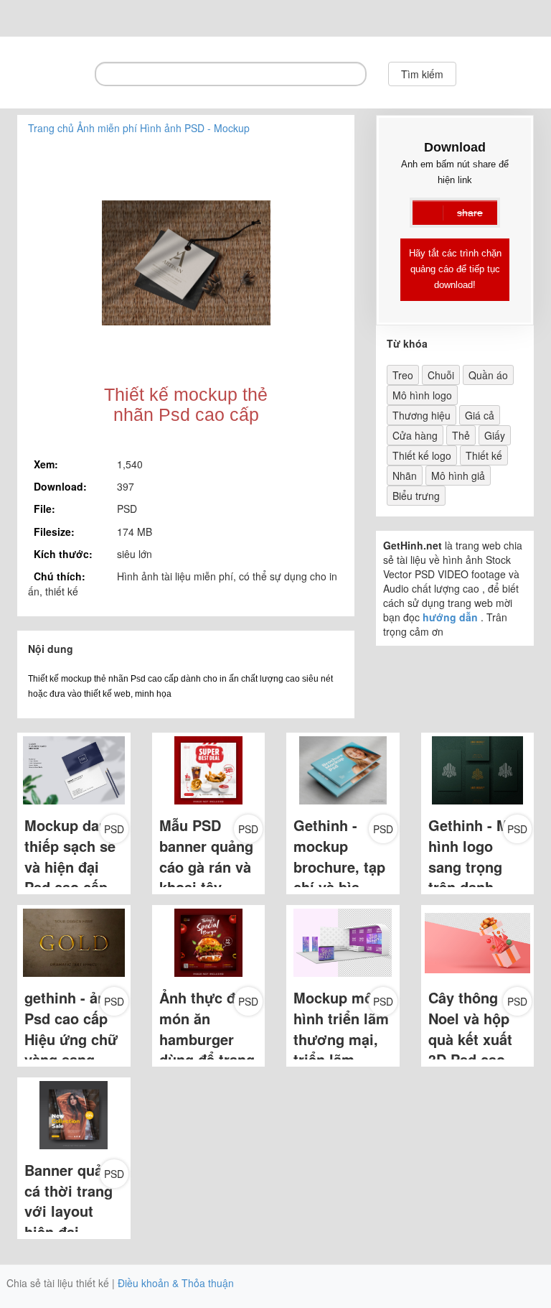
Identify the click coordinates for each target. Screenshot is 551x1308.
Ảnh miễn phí (107, 128)
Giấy (494, 435)
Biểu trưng (416, 495)
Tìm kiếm (422, 74)
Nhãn (404, 475)
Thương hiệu (421, 415)
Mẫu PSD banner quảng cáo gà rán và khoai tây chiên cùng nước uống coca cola (206, 886)
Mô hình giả (458, 475)
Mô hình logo (422, 395)
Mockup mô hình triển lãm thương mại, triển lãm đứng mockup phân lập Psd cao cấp (341, 1059)
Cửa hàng (415, 435)
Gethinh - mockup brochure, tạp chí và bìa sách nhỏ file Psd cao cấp (339, 876)
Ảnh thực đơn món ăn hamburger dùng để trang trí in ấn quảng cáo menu (207, 1059)
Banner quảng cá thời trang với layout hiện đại (72, 1200)
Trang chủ (51, 128)
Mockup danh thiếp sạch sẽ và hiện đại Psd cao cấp (70, 856)
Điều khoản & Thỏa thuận (176, 1283)
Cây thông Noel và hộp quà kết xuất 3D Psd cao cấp (470, 1038)
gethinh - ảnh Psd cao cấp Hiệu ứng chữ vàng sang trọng (71, 1038)
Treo (402, 375)
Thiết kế (484, 455)
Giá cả (479, 415)
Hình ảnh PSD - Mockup (195, 128)
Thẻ (461, 435)
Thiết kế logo (421, 455)
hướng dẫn (450, 617)
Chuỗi (441, 375)
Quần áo (488, 375)
